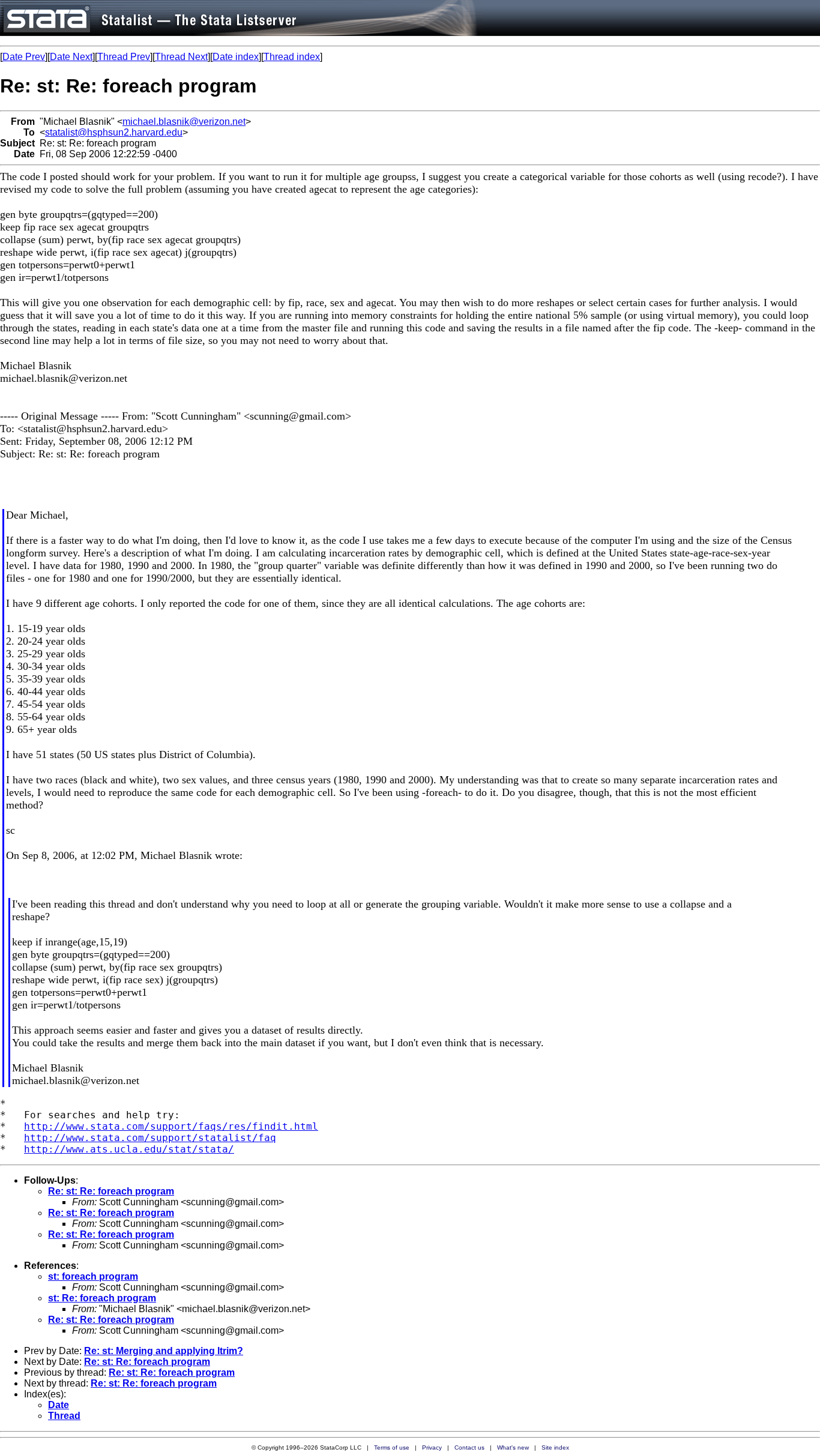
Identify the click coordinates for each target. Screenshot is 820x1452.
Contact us (469, 1447)
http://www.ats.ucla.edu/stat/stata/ (129, 1149)
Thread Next (181, 57)
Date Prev (23, 57)
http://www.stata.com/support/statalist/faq (150, 1137)
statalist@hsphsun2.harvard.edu (113, 132)
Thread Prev (123, 57)
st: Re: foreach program (102, 1298)
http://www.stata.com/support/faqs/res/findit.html (171, 1126)
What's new (513, 1447)
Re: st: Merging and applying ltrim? (163, 1351)
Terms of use (391, 1447)
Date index (236, 57)
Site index (555, 1447)
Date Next (71, 57)
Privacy (432, 1447)
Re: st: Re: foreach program (111, 1191)
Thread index (292, 57)
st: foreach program (93, 1276)
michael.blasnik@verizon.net (184, 121)
